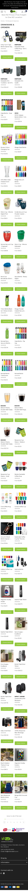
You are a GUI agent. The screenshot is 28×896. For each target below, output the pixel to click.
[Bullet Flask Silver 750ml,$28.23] (21, 656)
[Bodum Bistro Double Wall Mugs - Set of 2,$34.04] (21, 397)
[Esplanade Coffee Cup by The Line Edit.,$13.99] (21, 528)
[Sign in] (22, 12)
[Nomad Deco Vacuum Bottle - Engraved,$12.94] (7, 333)
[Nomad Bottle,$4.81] (21, 365)
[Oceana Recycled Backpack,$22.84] (21, 688)
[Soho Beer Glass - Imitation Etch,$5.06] (7, 171)
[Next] (23, 822)
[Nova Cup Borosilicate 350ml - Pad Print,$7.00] (7, 268)
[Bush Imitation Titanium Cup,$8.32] (7, 754)
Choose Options (7, 57)
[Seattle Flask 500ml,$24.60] (7, 623)
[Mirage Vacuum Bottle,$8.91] (21, 171)
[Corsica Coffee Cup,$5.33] (21, 498)
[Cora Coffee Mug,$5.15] (7, 498)
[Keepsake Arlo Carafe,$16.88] (21, 70)
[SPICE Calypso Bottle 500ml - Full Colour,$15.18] (21, 105)
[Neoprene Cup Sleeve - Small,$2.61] (7, 466)
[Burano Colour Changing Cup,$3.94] (7, 139)
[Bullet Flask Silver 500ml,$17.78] (7, 688)
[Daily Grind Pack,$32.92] (7, 722)
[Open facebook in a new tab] (1, 874)
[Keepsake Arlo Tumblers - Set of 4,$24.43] (7, 70)
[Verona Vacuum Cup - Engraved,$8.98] (7, 236)
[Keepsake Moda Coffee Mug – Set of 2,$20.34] (21, 36)
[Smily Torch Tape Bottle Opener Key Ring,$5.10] (7, 36)
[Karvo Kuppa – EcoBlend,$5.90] (21, 623)
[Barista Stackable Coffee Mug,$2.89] (21, 466)
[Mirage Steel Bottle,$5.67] (21, 139)
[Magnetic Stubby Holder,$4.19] (7, 591)
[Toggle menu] (2, 12)
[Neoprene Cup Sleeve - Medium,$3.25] (21, 431)
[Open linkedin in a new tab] (4, 874)
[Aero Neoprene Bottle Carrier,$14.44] (7, 787)
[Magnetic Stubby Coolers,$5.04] (21, 754)
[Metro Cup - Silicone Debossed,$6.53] (21, 236)
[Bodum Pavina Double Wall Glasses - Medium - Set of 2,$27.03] (7, 431)
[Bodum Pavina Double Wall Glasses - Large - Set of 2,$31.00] (7, 397)
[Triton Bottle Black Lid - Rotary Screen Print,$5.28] (7, 300)
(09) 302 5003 (9, 849)
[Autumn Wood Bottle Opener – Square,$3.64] (7, 528)
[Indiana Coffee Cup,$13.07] (7, 561)
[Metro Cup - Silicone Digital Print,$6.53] (7, 203)
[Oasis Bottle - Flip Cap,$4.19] (21, 333)
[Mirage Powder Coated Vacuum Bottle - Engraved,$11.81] (21, 300)
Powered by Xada (18, 884)
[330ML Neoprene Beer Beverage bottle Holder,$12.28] (21, 722)
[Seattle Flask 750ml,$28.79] (21, 591)
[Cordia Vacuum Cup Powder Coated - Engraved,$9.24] (21, 203)
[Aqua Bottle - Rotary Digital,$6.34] (21, 268)
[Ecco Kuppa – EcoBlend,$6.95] (7, 656)
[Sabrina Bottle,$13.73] (21, 561)
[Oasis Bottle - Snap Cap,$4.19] (7, 105)
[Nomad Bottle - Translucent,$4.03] (7, 365)
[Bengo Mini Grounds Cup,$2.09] (21, 787)
